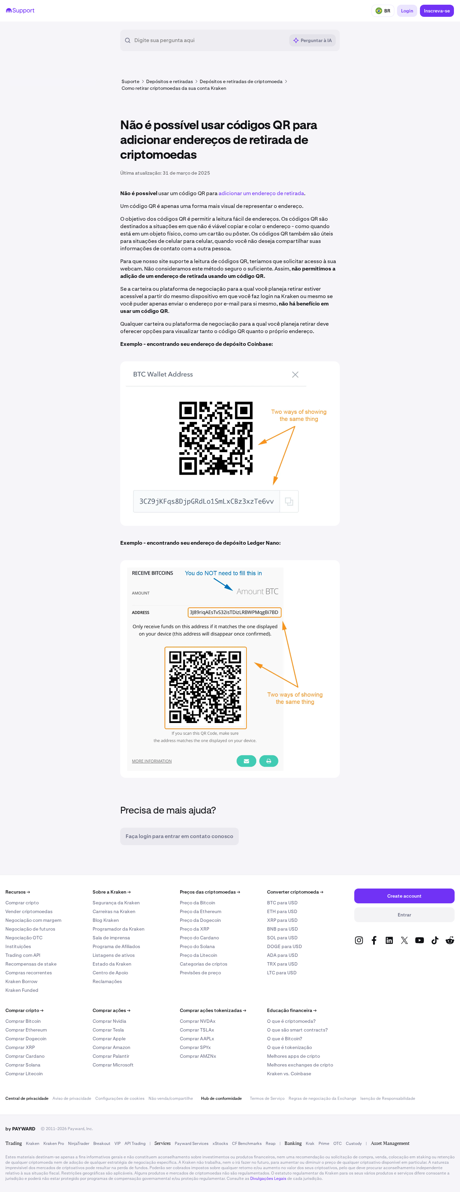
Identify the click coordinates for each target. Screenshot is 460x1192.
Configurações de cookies (119, 1098)
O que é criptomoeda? (291, 1021)
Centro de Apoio (110, 973)
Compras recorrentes (28, 973)
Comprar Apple (109, 1039)
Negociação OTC (23, 938)
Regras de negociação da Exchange (322, 1098)
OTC (337, 1143)
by (20, 1129)
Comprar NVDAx (198, 1021)
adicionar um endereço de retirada (261, 193)
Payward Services (191, 1143)
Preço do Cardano (199, 938)
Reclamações (107, 981)
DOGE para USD (284, 946)
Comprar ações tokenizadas (213, 1010)
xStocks (220, 1143)
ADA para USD (282, 955)
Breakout (101, 1143)
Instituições (18, 946)
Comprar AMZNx (198, 1056)
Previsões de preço (200, 973)
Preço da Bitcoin (197, 903)
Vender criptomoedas (29, 911)
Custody (354, 1143)
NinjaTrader (78, 1143)
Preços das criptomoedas (210, 892)
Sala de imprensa (111, 938)
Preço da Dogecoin (200, 920)
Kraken (32, 1143)
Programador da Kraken (118, 929)
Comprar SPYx (195, 1047)
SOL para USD (282, 938)
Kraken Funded (21, 990)
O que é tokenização (289, 1047)
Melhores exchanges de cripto (300, 1065)
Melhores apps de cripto (293, 1056)
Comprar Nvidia (109, 1021)
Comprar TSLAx (197, 1030)
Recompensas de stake (31, 964)
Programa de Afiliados (116, 946)
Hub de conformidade (221, 1098)
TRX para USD (282, 964)
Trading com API (22, 955)
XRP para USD (282, 920)
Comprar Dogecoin (25, 1039)
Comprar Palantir (111, 1056)
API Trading (135, 1143)
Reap (270, 1143)
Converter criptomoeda (295, 892)
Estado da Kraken (112, 964)
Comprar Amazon (111, 1047)
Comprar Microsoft (113, 1065)
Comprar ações (111, 1010)
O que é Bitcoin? (284, 1039)
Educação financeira (292, 1010)
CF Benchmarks (247, 1143)
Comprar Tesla (108, 1030)
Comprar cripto (22, 903)
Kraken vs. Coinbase (289, 1074)
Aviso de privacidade (72, 1098)
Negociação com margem (33, 920)
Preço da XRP (194, 929)
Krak (310, 1143)
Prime (324, 1143)
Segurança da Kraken (116, 903)
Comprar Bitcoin (23, 1021)
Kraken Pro (53, 1143)
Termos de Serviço (267, 1098)
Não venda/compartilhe (171, 1098)
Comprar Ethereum (26, 1030)
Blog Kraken (106, 920)
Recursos (17, 892)
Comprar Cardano (24, 1056)
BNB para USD (282, 929)
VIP (117, 1143)
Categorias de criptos (203, 964)
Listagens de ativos (114, 955)
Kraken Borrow (21, 981)
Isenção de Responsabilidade (387, 1098)
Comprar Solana (22, 1065)
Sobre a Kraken (112, 892)
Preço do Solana (197, 946)
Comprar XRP (20, 1047)
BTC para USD (282, 903)
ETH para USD (282, 911)
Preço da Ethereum (200, 911)
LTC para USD (282, 973)
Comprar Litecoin (24, 1074)
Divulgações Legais (268, 1178)
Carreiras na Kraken (114, 911)
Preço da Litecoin (198, 955)
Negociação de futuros (30, 929)
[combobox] (209, 40)
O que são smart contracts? (297, 1030)
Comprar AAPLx (197, 1039)
